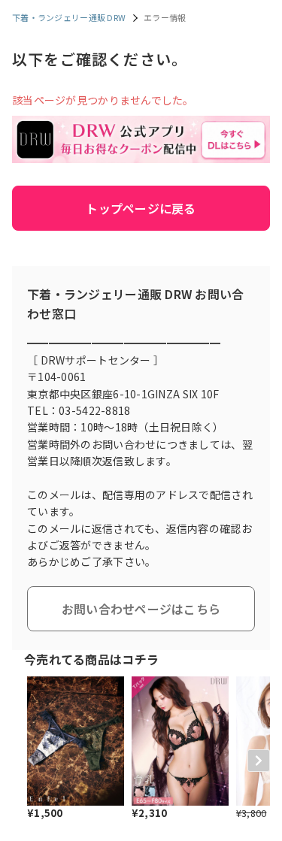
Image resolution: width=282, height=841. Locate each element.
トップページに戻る (141, 208)
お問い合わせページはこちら (141, 609)
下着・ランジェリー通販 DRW (69, 17)
